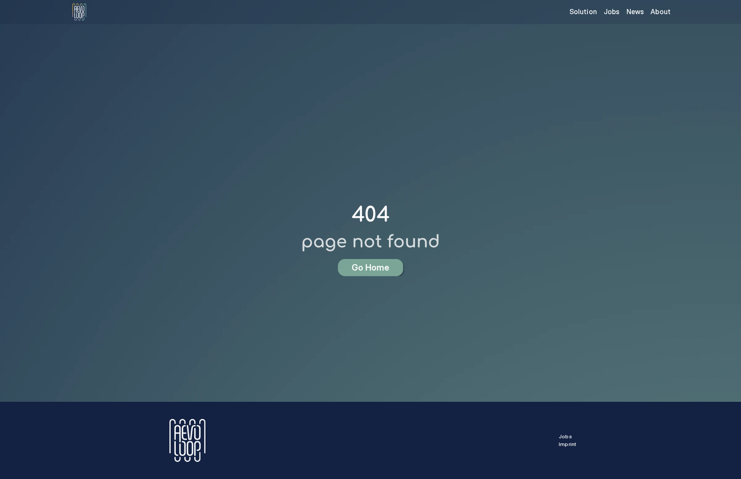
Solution (583, 11)
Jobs (612, 11)
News (635, 11)
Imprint (567, 444)
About (661, 11)
